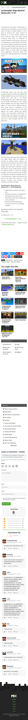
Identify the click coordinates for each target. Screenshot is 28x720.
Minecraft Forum (8, 224)
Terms (14, 711)
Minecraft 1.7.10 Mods (15, 261)
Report (16, 548)
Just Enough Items (19, 348)
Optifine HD (7, 344)
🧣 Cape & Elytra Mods (9, 429)
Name (3, 484)
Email (3, 491)
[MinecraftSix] (4, 2)
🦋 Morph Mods (7, 440)
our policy (5, 457)
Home (2, 7)
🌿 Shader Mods (7, 434)
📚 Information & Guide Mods (11, 414)
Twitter (14, 701)
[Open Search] (22, 2)
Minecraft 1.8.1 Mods (18, 260)
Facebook (14, 699)
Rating (3, 463)
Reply (10, 548)
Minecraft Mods (9, 260)
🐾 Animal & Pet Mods (9, 432)
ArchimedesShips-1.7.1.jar (13, 219)
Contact (14, 706)
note (9, 119)
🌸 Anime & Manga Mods (10, 437)
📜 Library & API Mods (9, 423)
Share (5, 253)
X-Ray (17, 344)
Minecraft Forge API (6, 348)
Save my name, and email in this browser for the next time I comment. (14, 498)
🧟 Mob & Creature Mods (10, 409)
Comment (4, 470)
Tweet (12, 253)
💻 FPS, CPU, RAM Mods (9, 443)
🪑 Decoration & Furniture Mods (12, 426)
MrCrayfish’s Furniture (7, 353)
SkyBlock (18, 352)
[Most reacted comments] (8, 535)
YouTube (14, 704)
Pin (19, 253)
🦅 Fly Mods (6, 420)
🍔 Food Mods (7, 417)
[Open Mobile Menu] (25, 2)
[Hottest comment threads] (11, 535)
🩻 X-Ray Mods (7, 412)
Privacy (14, 709)
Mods (8, 7)
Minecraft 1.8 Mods (6, 261)
